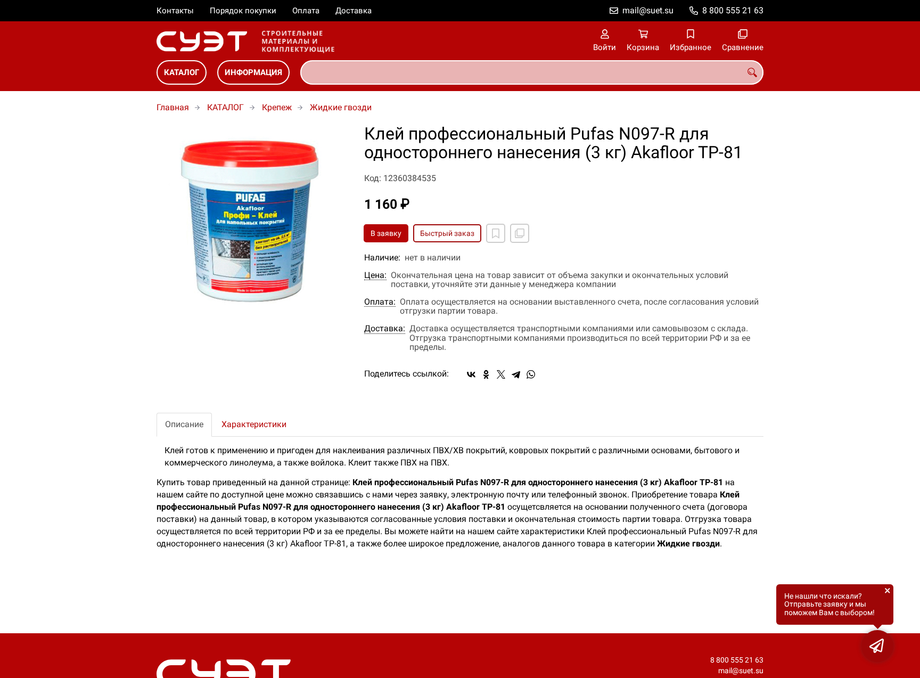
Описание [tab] (184, 424)
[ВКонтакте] (471, 374)
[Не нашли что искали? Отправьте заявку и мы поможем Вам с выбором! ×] (877, 646)
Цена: (375, 275)
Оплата (305, 10)
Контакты (175, 10)
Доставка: (384, 328)
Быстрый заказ (447, 233)
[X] (501, 374)
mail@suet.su (647, 10)
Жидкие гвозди (341, 107)
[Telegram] (516, 374)
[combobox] (531, 72)
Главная (173, 107)
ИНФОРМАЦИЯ (253, 72)
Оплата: (380, 302)
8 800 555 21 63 (732, 10)
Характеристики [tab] (253, 424)
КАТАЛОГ (181, 72)
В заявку (386, 233)
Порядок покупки (243, 10)
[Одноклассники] (486, 374)
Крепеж (277, 107)
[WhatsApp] (530, 374)
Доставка (353, 10)
